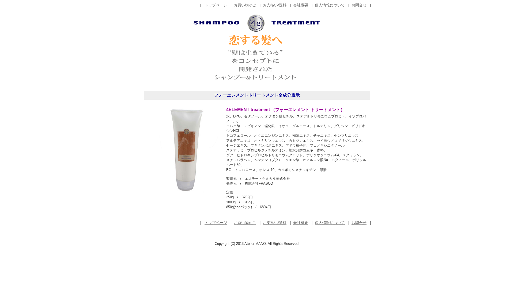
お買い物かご (245, 5)
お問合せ (359, 5)
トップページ (216, 5)
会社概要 (300, 5)
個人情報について (330, 5)
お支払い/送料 (274, 5)
